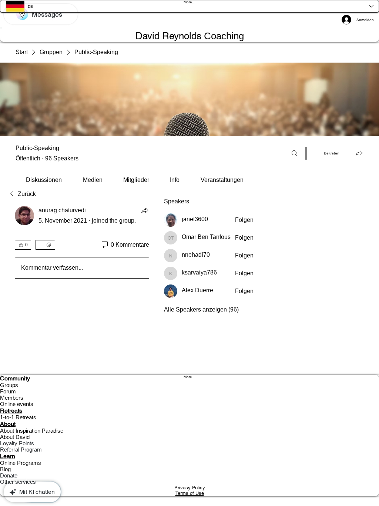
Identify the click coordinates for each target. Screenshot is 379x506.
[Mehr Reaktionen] (45, 245)
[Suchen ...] (294, 153)
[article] (82, 244)
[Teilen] (144, 210)
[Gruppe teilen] (359, 153)
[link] (44, 180)
